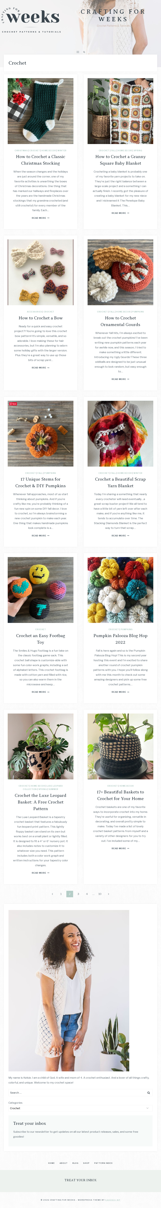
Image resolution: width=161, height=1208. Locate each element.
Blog (75, 1163)
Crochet (34, 151)
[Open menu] (78, 52)
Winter (62, 151)
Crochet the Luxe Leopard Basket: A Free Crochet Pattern (40, 802)
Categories (15, 1102)
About (64, 1163)
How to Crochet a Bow (41, 317)
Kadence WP (112, 1200)
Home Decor (49, 151)
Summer (53, 789)
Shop (86, 1163)
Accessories (34, 312)
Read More (40, 218)
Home (51, 1163)
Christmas (21, 151)
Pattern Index (103, 1163)
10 (99, 894)
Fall (113, 151)
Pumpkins (138, 312)
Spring (138, 151)
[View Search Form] (84, 52)
